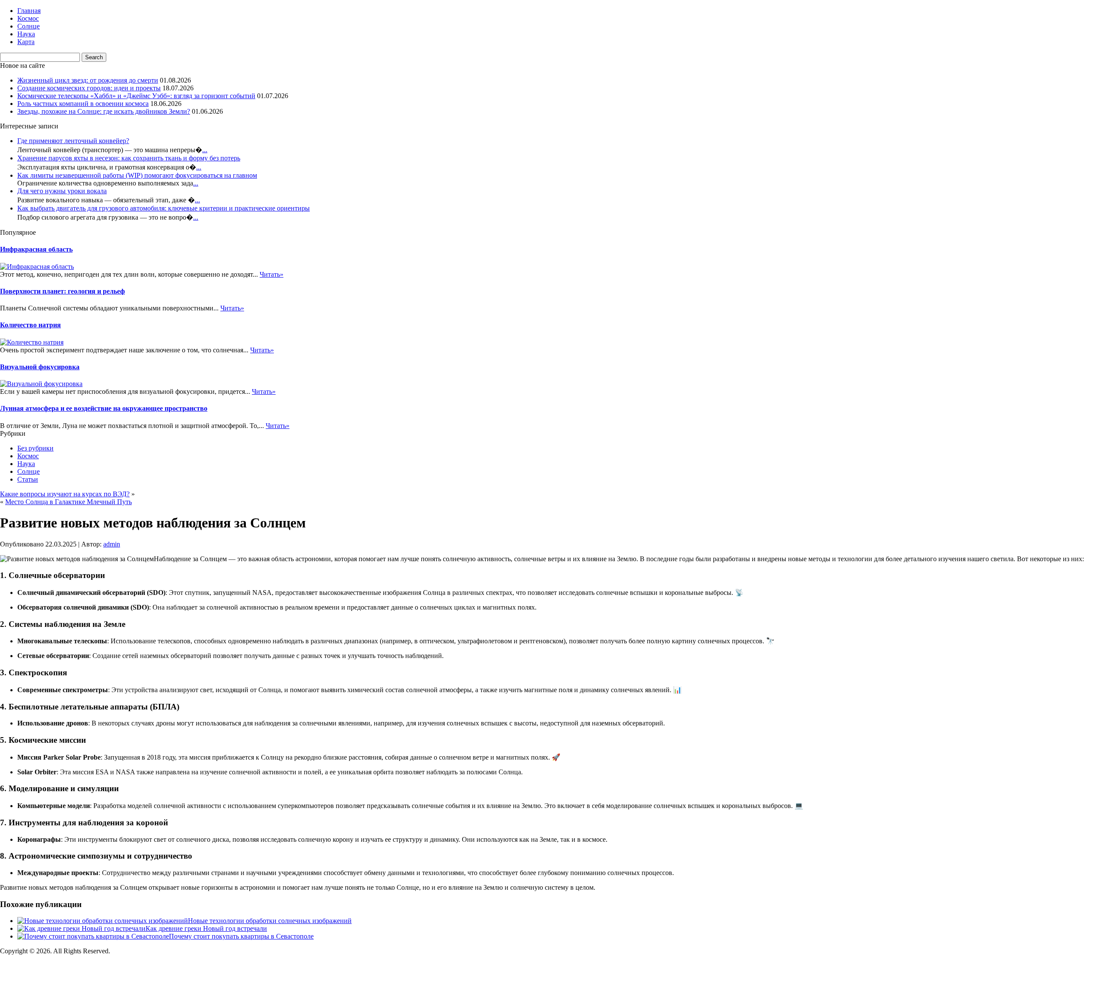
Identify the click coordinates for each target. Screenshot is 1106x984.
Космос (28, 18)
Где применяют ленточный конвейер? (73, 140)
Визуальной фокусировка (39, 367)
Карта (26, 41)
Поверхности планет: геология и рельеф (62, 291)
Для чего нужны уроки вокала (62, 191)
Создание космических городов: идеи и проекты (89, 88)
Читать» (271, 274)
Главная (29, 10)
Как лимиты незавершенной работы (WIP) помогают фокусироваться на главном (137, 175)
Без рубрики (35, 448)
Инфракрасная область (36, 249)
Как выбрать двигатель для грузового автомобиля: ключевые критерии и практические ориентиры (163, 208)
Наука (26, 34)
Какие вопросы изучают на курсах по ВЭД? (65, 494)
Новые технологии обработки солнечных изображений (270, 920)
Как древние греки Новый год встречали (206, 928)
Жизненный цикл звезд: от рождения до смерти (87, 80)
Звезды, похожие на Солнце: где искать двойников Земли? (103, 111)
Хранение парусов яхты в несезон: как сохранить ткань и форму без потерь (128, 158)
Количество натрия (30, 325)
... (204, 149)
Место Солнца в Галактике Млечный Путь (68, 501)
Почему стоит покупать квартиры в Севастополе (241, 936)
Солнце (28, 26)
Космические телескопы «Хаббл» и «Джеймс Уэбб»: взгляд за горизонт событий (136, 95)
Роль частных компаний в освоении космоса (83, 103)
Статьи (27, 479)
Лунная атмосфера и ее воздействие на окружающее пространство (103, 408)
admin (111, 544)
